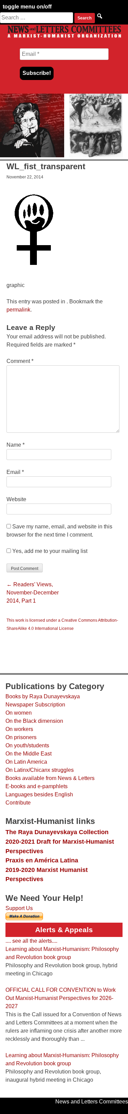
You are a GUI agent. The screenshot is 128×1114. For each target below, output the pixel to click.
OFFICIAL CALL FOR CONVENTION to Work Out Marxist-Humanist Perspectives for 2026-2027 (60, 998)
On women (18, 713)
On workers (19, 729)
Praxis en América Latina (41, 860)
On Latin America (26, 762)
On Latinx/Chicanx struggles (39, 770)
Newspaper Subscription (35, 704)
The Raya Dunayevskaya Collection (57, 831)
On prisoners (21, 737)
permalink (18, 310)
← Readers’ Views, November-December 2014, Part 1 (32, 593)
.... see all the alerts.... (31, 941)
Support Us (19, 908)
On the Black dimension (34, 721)
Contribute (18, 803)
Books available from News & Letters (50, 778)
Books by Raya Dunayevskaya (42, 696)
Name (15, 445)
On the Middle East (28, 754)
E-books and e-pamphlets (36, 786)
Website (16, 499)
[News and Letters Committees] (64, 37)
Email (15, 472)
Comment (19, 361)
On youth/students (27, 745)
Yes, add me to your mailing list (49, 551)
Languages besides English (39, 794)
